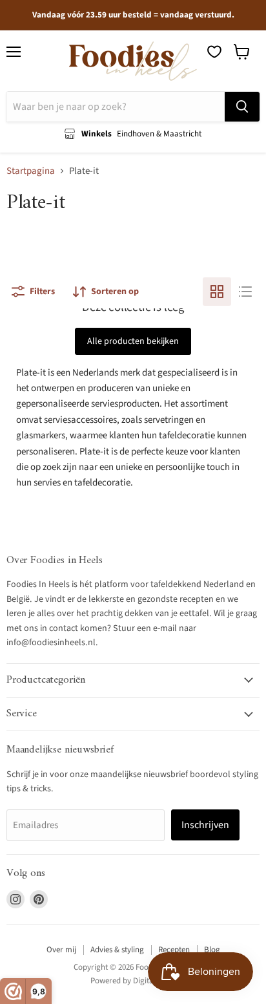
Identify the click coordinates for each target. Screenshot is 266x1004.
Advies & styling (117, 950)
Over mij (61, 950)
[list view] (245, 291)
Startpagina (30, 171)
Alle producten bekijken (133, 341)
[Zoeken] (242, 107)
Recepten (174, 950)
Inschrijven (205, 825)
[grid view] (217, 291)
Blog (212, 950)
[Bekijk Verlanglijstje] (214, 51)
